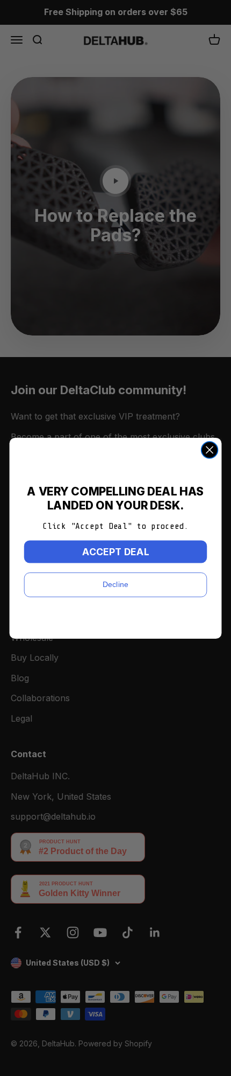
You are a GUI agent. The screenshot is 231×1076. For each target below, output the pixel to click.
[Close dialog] (209, 450)
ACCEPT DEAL (115, 551)
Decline (115, 584)
